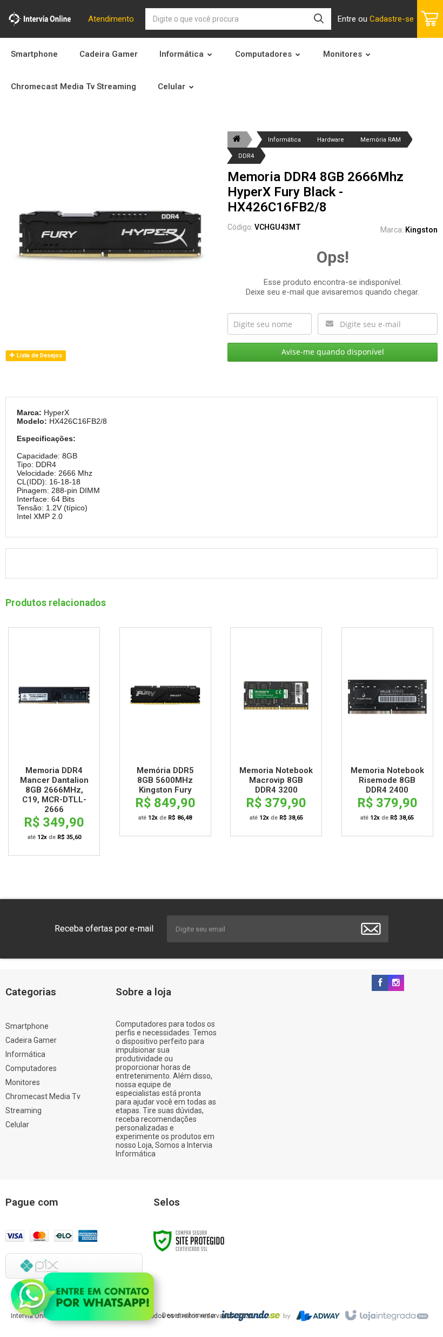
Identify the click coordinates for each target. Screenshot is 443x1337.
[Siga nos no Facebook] (380, 983)
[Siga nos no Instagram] (396, 983)
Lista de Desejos (38, 355)
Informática (284, 139)
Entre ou (376, 19)
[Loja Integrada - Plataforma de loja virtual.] (386, 1316)
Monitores (22, 1082)
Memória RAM (380, 139)
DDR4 (246, 155)
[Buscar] (318, 19)
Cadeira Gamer (31, 1040)
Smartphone (27, 1026)
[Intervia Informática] (40, 19)
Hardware (330, 139)
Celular (17, 1124)
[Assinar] (370, 928)
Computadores (31, 1068)
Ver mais (54, 698)
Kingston (421, 229)
